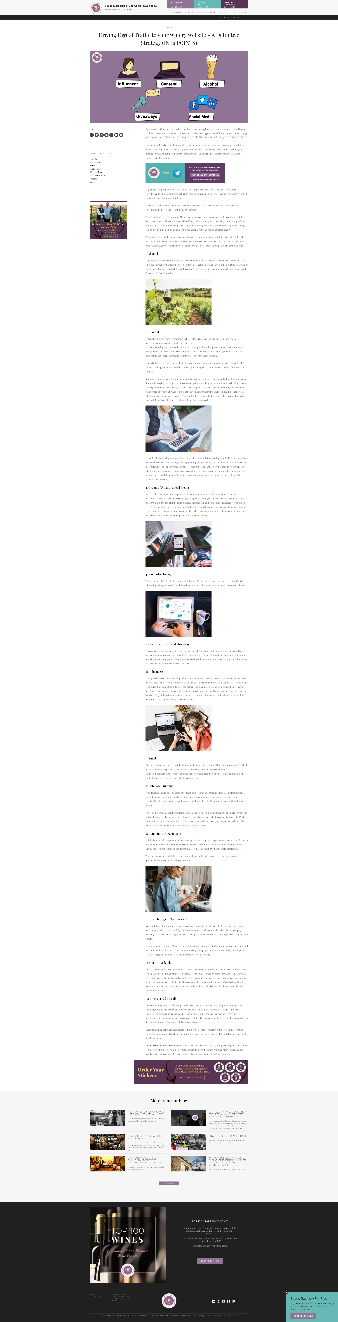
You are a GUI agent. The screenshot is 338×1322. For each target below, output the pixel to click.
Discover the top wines (157, 1045)
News (92, 165)
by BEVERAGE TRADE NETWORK (123, 9)
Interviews (94, 168)
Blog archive (169, 1183)
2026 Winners (210, 12)
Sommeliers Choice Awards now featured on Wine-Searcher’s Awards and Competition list (228, 1114)
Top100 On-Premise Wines (222, 1230)
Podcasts (93, 178)
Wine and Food (96, 172)
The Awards (178, 12)
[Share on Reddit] (102, 135)
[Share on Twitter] (97, 135)
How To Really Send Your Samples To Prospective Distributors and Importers (144, 1160)
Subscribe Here (210, 1261)
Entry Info (190, 12)
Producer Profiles (98, 175)
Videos (237, 12)
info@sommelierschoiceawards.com (216, 1316)
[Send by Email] (116, 135)
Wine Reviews (96, 162)
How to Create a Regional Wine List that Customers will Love (146, 1113)
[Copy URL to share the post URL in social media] (121, 135)
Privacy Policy (119, 1294)
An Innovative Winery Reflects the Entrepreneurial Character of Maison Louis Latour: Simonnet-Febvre (228, 1161)
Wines (244, 12)
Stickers (222, 12)
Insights (169, 27)
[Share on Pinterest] (111, 135)
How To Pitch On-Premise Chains (228, 1136)
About (93, 1294)
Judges (200, 12)
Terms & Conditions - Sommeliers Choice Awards (122, 1298)
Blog (230, 12)
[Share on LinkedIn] (106, 135)
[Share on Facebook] (92, 135)
